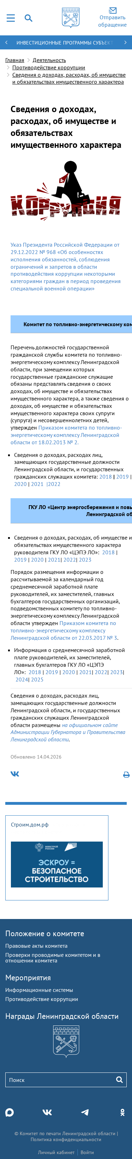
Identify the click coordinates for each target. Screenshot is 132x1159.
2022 (69, 559)
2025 (37, 679)
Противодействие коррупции (48, 67)
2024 (21, 679)
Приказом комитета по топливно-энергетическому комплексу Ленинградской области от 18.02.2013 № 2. (66, 435)
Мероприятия (28, 977)
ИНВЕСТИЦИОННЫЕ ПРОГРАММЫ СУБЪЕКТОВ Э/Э (65, 46)
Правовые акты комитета (36, 945)
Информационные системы (39, 989)
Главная (14, 59)
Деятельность (49, 59)
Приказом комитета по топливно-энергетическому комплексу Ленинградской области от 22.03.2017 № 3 (64, 630)
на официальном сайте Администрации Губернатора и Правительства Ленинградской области (68, 732)
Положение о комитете (44, 933)
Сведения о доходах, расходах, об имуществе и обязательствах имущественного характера (69, 78)
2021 (37, 483)
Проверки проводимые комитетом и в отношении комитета (52, 957)
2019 (122, 476)
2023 (85, 559)
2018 (105, 476)
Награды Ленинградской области (62, 1016)
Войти (87, 1152)
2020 (20, 483)
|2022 (54, 483)
